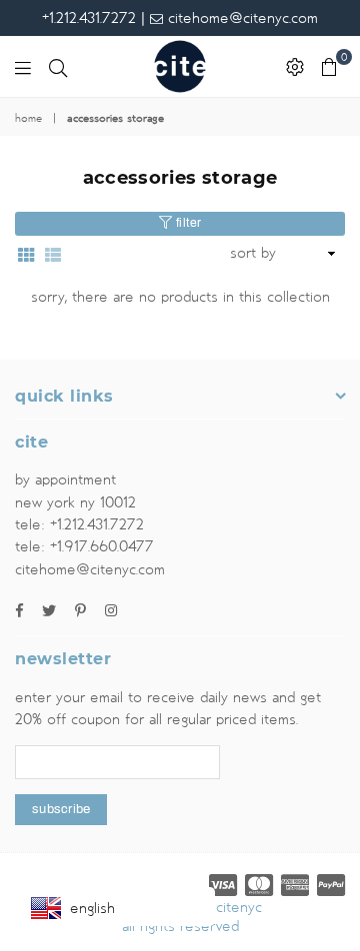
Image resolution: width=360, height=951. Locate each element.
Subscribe (61, 809)
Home (28, 119)
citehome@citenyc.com (240, 18)
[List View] (53, 253)
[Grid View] (26, 253)
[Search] (58, 67)
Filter (187, 223)
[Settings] (295, 67)
